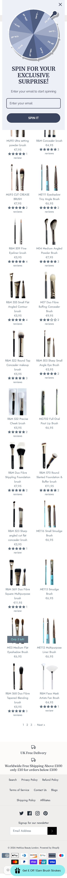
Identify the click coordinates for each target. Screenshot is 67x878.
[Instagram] (37, 813)
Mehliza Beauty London (27, 847)
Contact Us (40, 790)
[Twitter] (21, 813)
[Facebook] (29, 813)
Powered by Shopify (49, 847)
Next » (41, 725)
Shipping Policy (26, 800)
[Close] (60, 4)
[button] (17, 154)
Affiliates (45, 800)
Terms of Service (19, 790)
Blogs (54, 790)
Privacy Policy (29, 780)
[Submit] (52, 831)
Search (13, 780)
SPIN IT (33, 118)
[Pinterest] (45, 813)
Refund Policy (50, 780)
